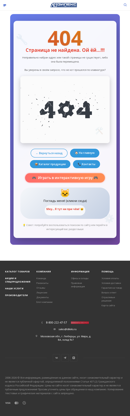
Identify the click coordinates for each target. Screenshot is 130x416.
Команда (41, 278)
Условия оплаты (110, 278)
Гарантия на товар (112, 287)
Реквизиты (42, 283)
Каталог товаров (17, 271)
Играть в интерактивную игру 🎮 (67, 177)
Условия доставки (111, 283)
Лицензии (41, 292)
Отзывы (40, 287)
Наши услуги (14, 288)
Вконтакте (56, 357)
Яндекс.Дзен (73, 357)
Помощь (108, 271)
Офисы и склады (80, 278)
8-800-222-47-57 (56, 322)
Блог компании (44, 302)
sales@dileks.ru (68, 329)
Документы (42, 297)
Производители (16, 295)
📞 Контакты (86, 164)
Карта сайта (108, 305)
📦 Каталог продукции (50, 164)
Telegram (65, 357)
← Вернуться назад (49, 153)
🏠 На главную (85, 153)
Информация (80, 271)
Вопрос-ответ (109, 292)
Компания (43, 271)
